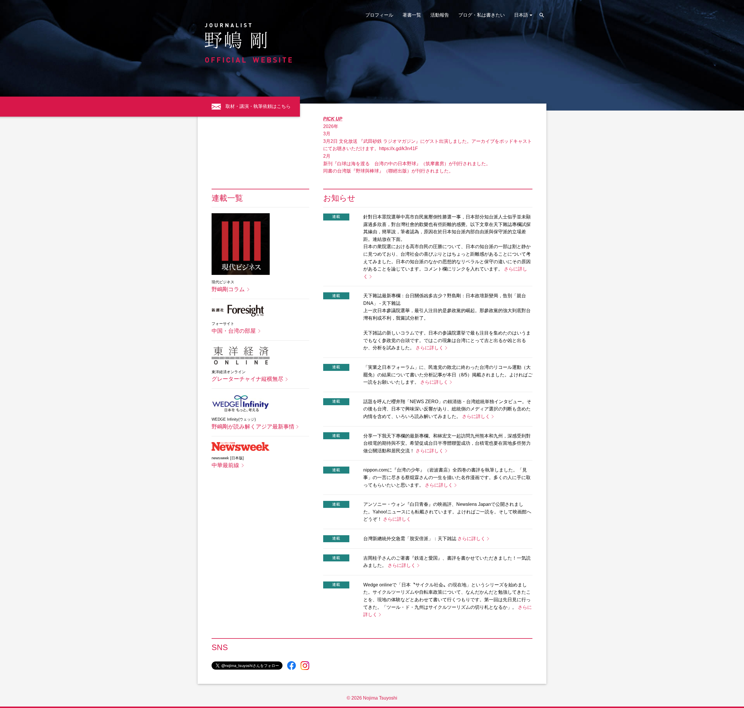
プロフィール (379, 15)
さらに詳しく (429, 347)
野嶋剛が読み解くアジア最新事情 (253, 427)
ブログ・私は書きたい (481, 15)
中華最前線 (225, 465)
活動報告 (439, 15)
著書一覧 (412, 15)
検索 (541, 15)
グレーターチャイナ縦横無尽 (247, 379)
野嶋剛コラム (228, 289)
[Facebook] (291, 665)
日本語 (521, 15)
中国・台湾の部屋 (234, 331)
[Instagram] (305, 665)
